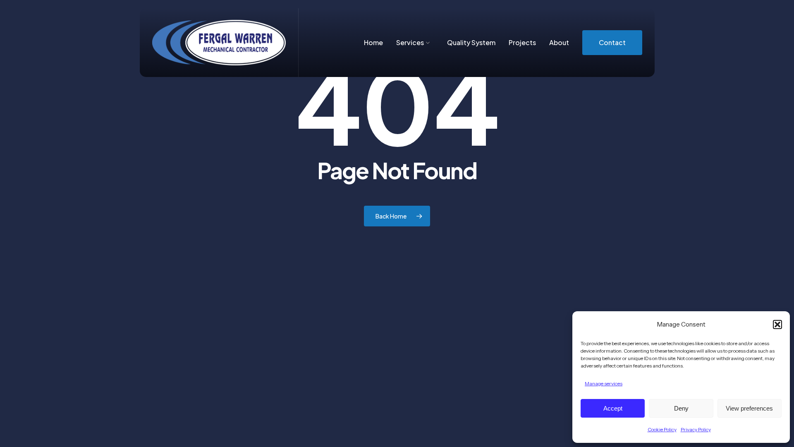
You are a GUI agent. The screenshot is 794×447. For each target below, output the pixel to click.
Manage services (603, 383)
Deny (681, 408)
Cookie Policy (662, 429)
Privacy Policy (696, 429)
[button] (777, 324)
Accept (612, 408)
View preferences (749, 408)
